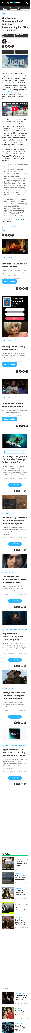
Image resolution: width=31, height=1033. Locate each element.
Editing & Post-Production (16, 452)
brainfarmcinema (18, 226)
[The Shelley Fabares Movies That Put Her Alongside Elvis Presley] (8, 1013)
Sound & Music (19, 1023)
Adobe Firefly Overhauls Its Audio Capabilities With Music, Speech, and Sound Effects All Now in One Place (14, 523)
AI (6, 8)
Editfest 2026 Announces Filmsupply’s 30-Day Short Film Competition (21, 911)
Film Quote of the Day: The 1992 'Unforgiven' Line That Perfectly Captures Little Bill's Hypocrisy (14, 698)
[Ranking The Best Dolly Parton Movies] (15, 329)
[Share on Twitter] (6, 46)
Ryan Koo (12, 40)
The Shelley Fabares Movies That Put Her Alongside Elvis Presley (21, 1015)
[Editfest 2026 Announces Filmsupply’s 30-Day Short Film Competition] (8, 908)
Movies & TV (10, 14)
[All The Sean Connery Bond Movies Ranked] (15, 386)
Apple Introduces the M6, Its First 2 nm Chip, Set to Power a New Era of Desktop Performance (14, 755)
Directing (14, 8)
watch (12, 226)
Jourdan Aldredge (9, 478)
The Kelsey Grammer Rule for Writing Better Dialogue (21, 923)
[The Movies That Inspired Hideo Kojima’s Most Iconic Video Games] (14, 561)
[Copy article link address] (12, 46)
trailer (9, 226)
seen (6, 226)
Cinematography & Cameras (16, 629)
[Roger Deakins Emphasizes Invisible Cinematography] (14, 618)
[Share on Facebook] (3, 46)
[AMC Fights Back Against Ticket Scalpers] (15, 246)
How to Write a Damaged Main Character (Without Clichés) (21, 1000)
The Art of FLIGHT (13, 219)
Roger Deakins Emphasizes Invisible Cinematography (12, 636)
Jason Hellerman (9, 278)
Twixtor (6, 154)
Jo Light (6, 594)
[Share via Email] (9, 46)
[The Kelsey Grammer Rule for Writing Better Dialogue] (8, 922)
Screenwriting (20, 917)
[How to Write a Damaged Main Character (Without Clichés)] (8, 998)
